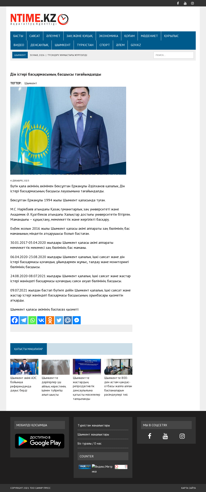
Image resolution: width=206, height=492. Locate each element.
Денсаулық (39, 45)
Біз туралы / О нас (90, 443)
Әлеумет (53, 36)
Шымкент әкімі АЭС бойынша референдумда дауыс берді (23, 384)
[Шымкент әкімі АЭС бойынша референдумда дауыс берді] (24, 372)
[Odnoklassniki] (50, 320)
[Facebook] (15, 320)
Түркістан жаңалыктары (94, 425)
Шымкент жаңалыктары (93, 434)
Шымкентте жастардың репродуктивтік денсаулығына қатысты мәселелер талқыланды (86, 388)
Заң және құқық (80, 36)
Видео (18, 45)
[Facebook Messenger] (77, 320)
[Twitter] (59, 320)
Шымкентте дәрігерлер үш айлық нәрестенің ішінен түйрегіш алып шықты (54, 386)
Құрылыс (171, 36)
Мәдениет (149, 36)
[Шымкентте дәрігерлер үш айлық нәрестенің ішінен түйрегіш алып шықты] (56, 372)
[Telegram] (24, 320)
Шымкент (63, 45)
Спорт (105, 45)
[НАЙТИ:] (173, 55)
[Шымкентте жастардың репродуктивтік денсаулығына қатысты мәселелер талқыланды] (87, 372)
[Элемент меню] (178, 3)
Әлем (120, 45)
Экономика (108, 36)
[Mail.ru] (68, 320)
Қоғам (129, 36)
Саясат (34, 36)
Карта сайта (188, 487)
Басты (18, 36)
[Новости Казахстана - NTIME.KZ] (39, 18)
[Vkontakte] (41, 320)
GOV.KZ (136, 45)
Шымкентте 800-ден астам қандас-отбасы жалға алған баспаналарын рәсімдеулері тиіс (118, 386)
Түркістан (85, 45)
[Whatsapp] (32, 320)
